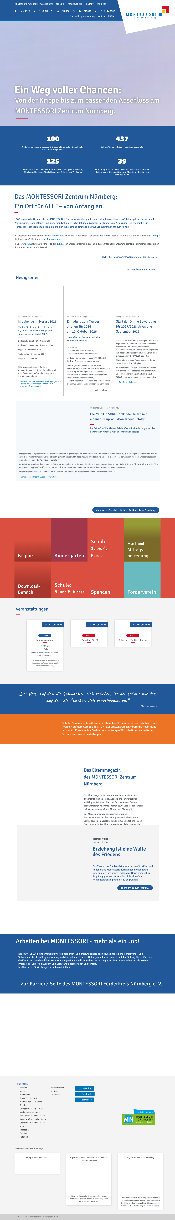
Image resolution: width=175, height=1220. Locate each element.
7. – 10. (105, 11)
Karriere (101, 4)
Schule (28, 243)
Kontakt (89, 4)
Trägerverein (75, 4)
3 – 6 (40, 11)
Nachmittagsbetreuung (82, 16)
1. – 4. (60, 11)
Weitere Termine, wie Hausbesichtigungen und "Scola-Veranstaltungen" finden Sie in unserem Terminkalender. (40, 383)
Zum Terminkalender (128, 382)
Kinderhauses (57, 235)
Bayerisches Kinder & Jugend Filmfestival (39, 477)
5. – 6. (82, 11)
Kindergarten (53, 239)
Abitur (101, 16)
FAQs (111, 16)
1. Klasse (61, 243)
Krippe (156, 235)
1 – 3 (22, 11)
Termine (60, 4)
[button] (110, 4)
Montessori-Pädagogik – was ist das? (33, 4)
